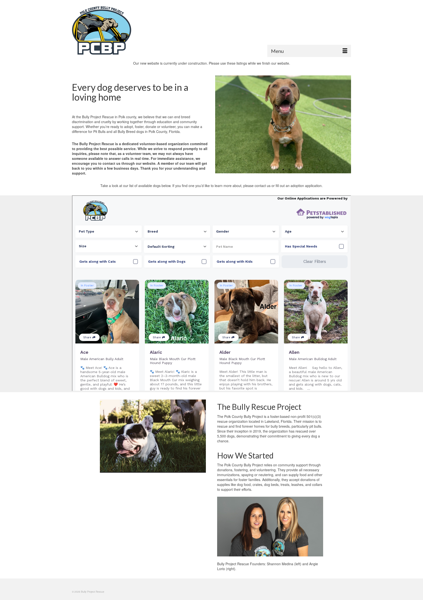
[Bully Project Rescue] (116, 30)
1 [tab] (277, 169)
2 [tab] (283, 169)
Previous (222, 124)
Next (344, 124)
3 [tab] (289, 169)
